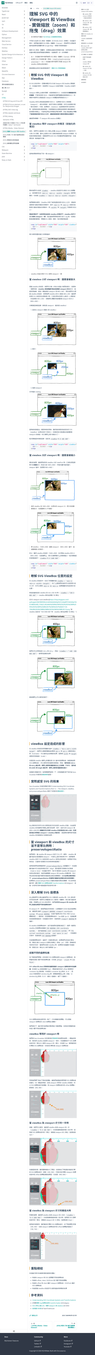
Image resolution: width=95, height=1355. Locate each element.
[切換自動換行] (71, 224)
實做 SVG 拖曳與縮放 (59, 68)
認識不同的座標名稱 (87, 58)
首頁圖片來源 (36, 1308)
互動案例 (55, 1038)
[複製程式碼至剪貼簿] (74, 143)
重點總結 (83, 79)
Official (18, 3)
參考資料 (83, 82)
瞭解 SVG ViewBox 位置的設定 (87, 35)
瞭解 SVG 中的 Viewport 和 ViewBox (87, 10)
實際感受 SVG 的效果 (86, 43)
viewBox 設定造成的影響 (86, 39)
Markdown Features (11, 1341)
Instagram (67, 1344)
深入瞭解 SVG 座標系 (86, 54)
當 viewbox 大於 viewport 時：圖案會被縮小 (87, 29)
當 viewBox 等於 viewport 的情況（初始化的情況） (87, 16)
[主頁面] (31, 8)
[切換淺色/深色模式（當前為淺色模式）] (76, 2)
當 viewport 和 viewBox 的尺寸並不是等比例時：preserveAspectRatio (87, 49)
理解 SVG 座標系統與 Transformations (51, 883)
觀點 (31, 3)
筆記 (25, 3)
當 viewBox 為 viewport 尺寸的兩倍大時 (87, 75)
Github (36, 1341)
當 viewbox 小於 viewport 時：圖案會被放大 (87, 22)
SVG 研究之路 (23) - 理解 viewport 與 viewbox (47, 1306)
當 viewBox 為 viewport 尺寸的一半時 (87, 68)
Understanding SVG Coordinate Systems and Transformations (54, 1300)
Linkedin (37, 1347)
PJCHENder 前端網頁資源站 (52, 37)
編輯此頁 (35, 1315)
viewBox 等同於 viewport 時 (87, 63)
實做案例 (45, 775)
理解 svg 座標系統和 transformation (48, 1303)
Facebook (67, 1341)
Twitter (36, 1344)
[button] (13, 11)
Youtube (67, 1347)
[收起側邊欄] (14, 1331)
